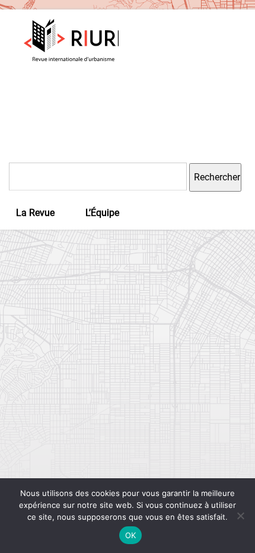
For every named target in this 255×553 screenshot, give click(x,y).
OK (130, 535)
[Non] (240, 516)
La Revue (35, 212)
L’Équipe (102, 212)
